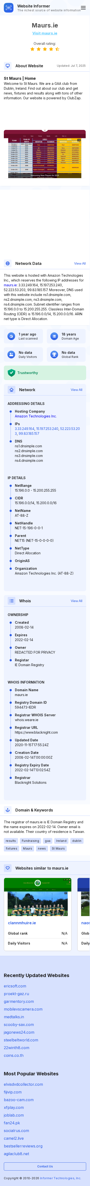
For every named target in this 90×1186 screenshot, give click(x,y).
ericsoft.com (15, 986)
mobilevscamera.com (23, 1009)
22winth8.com (16, 1047)
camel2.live (14, 1138)
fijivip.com (13, 1092)
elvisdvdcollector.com (23, 1084)
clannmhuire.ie (22, 922)
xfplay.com (14, 1107)
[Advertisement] (45, 115)
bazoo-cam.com (19, 1099)
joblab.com (14, 1115)
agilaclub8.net (16, 1153)
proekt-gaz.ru (16, 993)
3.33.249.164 (24, 429)
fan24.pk (12, 1122)
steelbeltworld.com (21, 1040)
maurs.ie (10, 285)
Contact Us (45, 1166)
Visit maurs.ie (44, 33)
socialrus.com (16, 1130)
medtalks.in (14, 1016)
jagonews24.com (19, 1032)
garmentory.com (19, 1001)
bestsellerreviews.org (23, 1146)
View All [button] (80, 263)
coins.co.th (14, 1055)
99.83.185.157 (29, 433)
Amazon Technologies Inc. (36, 416)
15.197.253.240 (47, 429)
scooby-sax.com (19, 1024)
